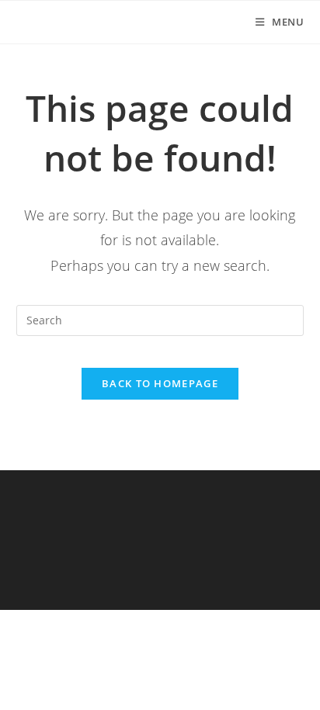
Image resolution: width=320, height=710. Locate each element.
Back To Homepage (160, 383)
